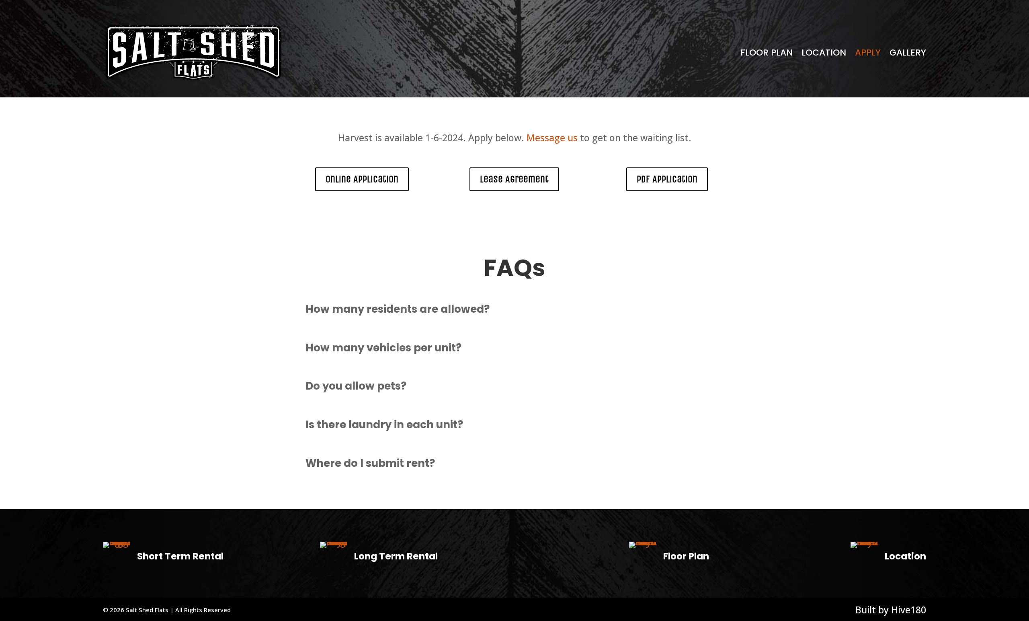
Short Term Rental (180, 556)
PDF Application (667, 179)
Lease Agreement (514, 179)
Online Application (362, 179)
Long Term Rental (396, 556)
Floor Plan (766, 52)
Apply (868, 52)
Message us (552, 137)
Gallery (908, 52)
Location (823, 52)
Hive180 (908, 609)
